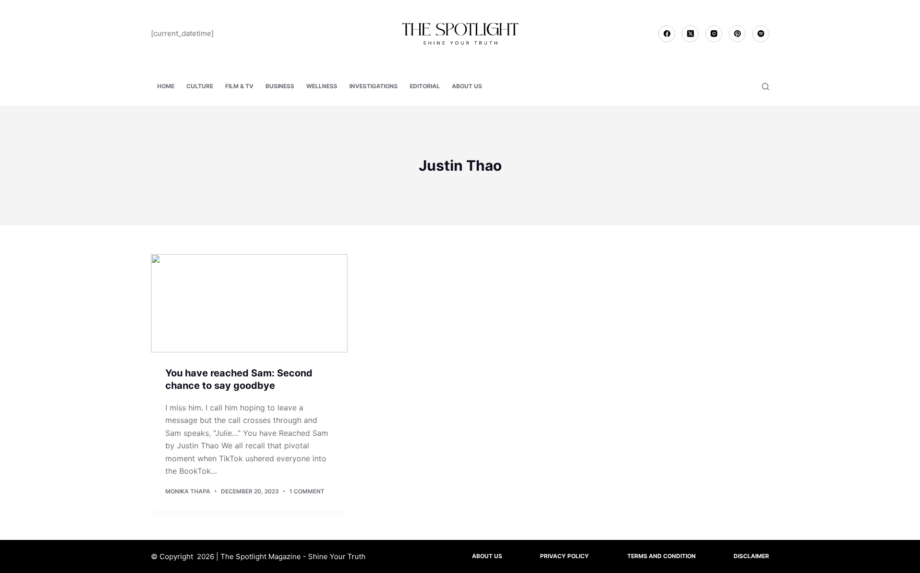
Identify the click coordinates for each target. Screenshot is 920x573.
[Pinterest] (737, 33)
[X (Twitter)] (690, 33)
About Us (467, 86)
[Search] (765, 86)
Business (279, 86)
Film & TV (239, 86)
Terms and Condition (661, 556)
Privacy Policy (564, 556)
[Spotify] (760, 33)
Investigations (373, 86)
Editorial (425, 86)
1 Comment (306, 491)
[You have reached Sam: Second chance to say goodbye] (249, 303)
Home (165, 86)
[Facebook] (666, 33)
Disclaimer (751, 556)
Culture (199, 86)
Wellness (321, 86)
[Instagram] (713, 33)
